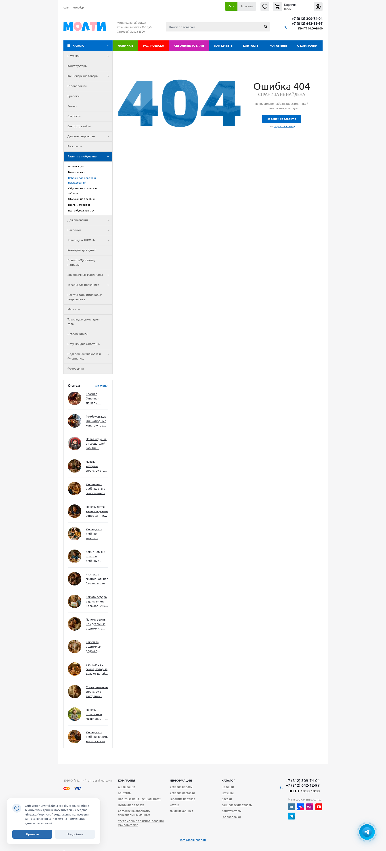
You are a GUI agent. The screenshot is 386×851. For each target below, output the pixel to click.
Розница (247, 6)
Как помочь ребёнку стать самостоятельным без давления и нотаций (97, 489)
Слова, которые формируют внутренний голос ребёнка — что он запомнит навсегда (97, 692)
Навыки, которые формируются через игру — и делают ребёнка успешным (96, 466)
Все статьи (101, 385)
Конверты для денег (81, 250)
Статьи (174, 804)
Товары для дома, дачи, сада (83, 321)
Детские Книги (77, 333)
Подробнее (75, 834)
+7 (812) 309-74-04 (307, 18)
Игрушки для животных (83, 343)
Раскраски (74, 146)
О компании (307, 45)
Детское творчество (81, 136)
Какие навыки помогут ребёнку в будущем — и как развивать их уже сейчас (95, 556)
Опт (231, 6)
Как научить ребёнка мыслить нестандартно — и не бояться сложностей (96, 534)
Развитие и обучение (81, 156)
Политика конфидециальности (139, 798)
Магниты (73, 309)
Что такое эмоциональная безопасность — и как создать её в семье (97, 579)
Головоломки (77, 86)
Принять (32, 834)
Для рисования (77, 220)
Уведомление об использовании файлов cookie (141, 822)
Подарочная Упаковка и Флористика (84, 356)
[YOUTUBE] (318, 806)
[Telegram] (291, 816)
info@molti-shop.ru (193, 839)
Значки (72, 106)
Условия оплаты (181, 786)
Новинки (125, 45)
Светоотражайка (79, 126)
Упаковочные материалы (85, 274)
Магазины (278, 45)
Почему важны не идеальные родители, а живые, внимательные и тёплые (96, 624)
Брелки (227, 798)
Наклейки (74, 230)
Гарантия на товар (182, 798)
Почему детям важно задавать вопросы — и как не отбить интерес (97, 511)
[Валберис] (309, 806)
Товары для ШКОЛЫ (81, 240)
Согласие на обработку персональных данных (134, 812)
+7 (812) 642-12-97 (307, 23)
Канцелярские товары (82, 75)
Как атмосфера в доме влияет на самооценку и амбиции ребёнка (96, 601)
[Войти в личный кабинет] (318, 6)
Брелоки (73, 96)
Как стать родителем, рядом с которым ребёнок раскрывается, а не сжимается (97, 646)
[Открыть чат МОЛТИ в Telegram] (367, 832)
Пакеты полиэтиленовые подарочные (84, 297)
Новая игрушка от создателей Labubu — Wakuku (96, 443)
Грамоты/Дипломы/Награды (81, 262)
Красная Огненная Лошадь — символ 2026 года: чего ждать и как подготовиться (96, 398)
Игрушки (73, 55)
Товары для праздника (83, 284)
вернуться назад (284, 126)
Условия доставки (182, 792)
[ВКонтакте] (291, 806)
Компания (126, 780)
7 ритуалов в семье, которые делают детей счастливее (96, 669)
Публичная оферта (131, 804)
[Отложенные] (264, 6)
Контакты (251, 45)
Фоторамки (75, 368)
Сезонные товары (189, 45)
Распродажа (153, 45)
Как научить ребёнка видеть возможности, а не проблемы (97, 737)
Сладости (74, 116)
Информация (181, 780)
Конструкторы (77, 65)
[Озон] (300, 806)
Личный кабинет (181, 810)
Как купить (223, 45)
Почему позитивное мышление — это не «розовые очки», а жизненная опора (95, 714)
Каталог (79, 45)
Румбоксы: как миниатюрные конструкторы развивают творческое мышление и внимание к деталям (96, 421)
